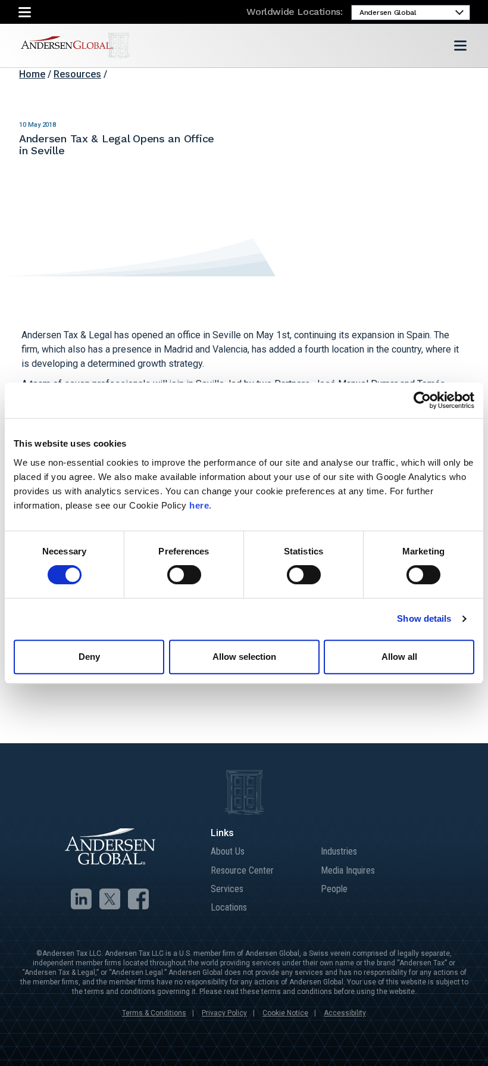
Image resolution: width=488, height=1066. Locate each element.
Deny (89, 657)
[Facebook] (138, 899)
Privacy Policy (224, 1013)
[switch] (184, 574)
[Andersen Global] (75, 45)
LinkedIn (392, 76)
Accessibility (345, 1013)
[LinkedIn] (81, 899)
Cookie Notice (285, 1013)
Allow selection (244, 657)
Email (445, 76)
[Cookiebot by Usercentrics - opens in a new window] (422, 400)
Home (32, 74)
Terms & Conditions (154, 1013)
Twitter (409, 76)
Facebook (427, 76)
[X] (109, 899)
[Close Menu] (25, 12)
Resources (77, 74)
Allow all (399, 657)
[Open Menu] (460, 46)
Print (463, 76)
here (199, 505)
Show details (424, 618)
